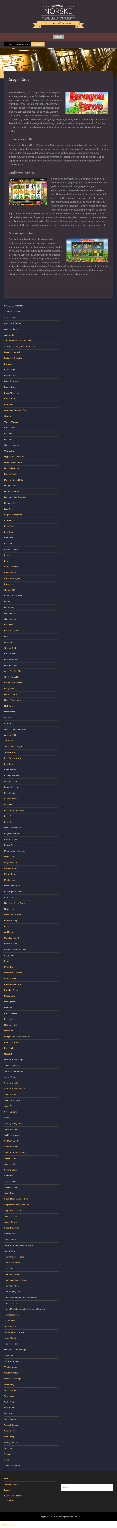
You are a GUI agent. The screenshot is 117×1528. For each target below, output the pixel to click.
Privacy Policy (8, 1524)
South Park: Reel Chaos (15, 1152)
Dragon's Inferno (11, 491)
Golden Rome (10, 659)
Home (9, 44)
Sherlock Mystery (12, 1100)
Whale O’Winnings (12, 1378)
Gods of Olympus (12, 630)
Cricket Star (9, 451)
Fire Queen (9, 532)
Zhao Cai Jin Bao (12, 1465)
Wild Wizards (10, 1419)
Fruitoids (8, 584)
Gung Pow (9, 688)
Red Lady (8, 1019)
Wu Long (8, 1448)
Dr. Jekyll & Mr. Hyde (13, 480)
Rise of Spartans (11, 1042)
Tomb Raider (10, 1326)
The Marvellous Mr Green (16, 1280)
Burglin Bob (9, 398)
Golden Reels (10, 654)
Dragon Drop (10, 485)
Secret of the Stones (13, 1071)
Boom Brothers (11, 381)
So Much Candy (11, 1141)
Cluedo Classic (11, 422)
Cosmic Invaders (11, 445)
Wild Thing (9, 1402)
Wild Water (9, 1407)
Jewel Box (8, 741)
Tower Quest (10, 1338)
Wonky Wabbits (11, 1442)
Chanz (10, 1500)
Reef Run (8, 1031)
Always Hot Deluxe (12, 323)
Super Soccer (10, 1239)
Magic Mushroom (12, 833)
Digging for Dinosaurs (14, 456)
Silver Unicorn (10, 1112)
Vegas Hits (9, 1355)
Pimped (7, 961)
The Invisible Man (12, 1262)
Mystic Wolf (9, 897)
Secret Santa (10, 1077)
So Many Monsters (12, 1135)
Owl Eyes (8, 932)
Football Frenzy (11, 567)
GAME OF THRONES (14, 596)
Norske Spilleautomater (66, 1516)
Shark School (10, 1094)
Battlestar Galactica (13, 358)
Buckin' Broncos (11, 393)
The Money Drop (12, 1286)
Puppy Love (9, 996)
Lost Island (9, 804)
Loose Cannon (11, 799)
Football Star (10, 572)
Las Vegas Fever (12, 775)
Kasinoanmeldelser (13, 1496)
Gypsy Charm (10, 694)
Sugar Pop (9, 1193)
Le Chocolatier (10, 781)
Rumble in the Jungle (13, 1060)
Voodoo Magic (10, 1367)
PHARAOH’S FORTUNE (15, 949)
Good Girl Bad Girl (12, 671)
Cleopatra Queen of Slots (15, 410)
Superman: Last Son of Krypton (18, 1245)
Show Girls (9, 1106)
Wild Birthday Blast (12, 1390)
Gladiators (9, 625)
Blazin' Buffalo (10, 375)
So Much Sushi (11, 1147)
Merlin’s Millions (11, 868)
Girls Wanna (9, 613)
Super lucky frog (11, 1228)
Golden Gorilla (10, 648)
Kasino (7, 1490)
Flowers (7, 555)
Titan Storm (9, 1320)
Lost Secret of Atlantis (14, 810)
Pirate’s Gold (10, 978)
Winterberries (10, 1431)
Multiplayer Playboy (13, 891)
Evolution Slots (11, 520)
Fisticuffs (8, 543)
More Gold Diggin (12, 886)
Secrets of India (11, 1083)
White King (9, 1384)
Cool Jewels (9, 427)
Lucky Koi (8, 822)
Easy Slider (9, 509)
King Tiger (8, 764)
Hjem (6, 1478)
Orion (6, 926)
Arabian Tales (10, 335)
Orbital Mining (10, 920)
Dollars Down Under (13, 462)
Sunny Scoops (10, 1216)
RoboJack (8, 1048)
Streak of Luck (10, 1187)
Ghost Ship (9, 607)
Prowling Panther (12, 990)
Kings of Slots (10, 770)
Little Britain (9, 793)
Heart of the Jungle (13, 700)
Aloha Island (9, 317)
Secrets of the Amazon (14, 1089)
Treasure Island (11, 1344)
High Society (10, 706)
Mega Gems (9, 857)
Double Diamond (11, 468)
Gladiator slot (10, 619)
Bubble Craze (10, 387)
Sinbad (7, 1118)
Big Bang (8, 364)
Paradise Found (11, 938)
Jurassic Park (10, 752)
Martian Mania (10, 839)
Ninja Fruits (9, 909)
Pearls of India (10, 944)
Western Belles (11, 1373)
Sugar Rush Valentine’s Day (16, 1204)
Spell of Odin (10, 1158)
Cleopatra (8, 404)
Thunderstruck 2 (11, 1315)
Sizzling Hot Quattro (13, 1123)
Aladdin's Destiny (12, 311)
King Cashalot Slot (12, 758)
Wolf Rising (9, 1436)
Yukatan (8, 1454)
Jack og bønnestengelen (15, 729)
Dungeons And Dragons (15, 497)
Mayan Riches (10, 845)
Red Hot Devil (10, 1013)
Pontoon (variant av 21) (15, 984)
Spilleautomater (22, 44)
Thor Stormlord (11, 1303)
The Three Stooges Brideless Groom (21, 1297)
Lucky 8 (7, 816)
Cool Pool (8, 433)
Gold (6, 636)
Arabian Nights (11, 329)
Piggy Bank (9, 955)
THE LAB (8, 1268)
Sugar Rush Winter (12, 1210)
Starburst (8, 1175)
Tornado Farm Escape (14, 1332)
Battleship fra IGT (12, 352)
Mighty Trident (10, 874)
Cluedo (7, 416)
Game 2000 (9, 590)
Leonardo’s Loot (11, 787)
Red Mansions (10, 1025)
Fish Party (8, 538)
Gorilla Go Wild (11, 677)
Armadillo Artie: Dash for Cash (17, 340)
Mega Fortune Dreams (14, 851)
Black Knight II (10, 369)
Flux (6, 561)
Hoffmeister (9, 712)
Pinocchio (8, 967)
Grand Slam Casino (13, 683)
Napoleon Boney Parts (14, 903)
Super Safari (10, 1233)
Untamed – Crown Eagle (15, 1349)
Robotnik (8, 1054)
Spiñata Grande (11, 1170)
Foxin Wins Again (12, 578)
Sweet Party (9, 1251)
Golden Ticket (10, 665)
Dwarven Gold (10, 503)
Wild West (8, 1413)
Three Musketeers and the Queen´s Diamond (24, 1309)
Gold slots (8, 642)
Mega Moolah (10, 862)
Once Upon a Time (12, 915)
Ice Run (7, 717)
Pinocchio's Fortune (13, 973)
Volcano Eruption (12, 1361)
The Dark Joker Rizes (14, 1257)
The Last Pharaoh (12, 1274)
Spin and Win (10, 1164)
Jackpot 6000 (10, 735)
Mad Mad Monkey (12, 828)
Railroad (8, 1007)
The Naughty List (12, 1291)
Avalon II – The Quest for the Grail (19, 346)
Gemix (7, 601)
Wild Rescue (10, 1396)
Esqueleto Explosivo (13, 514)
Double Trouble (11, 474)
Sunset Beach (10, 1222)
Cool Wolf (8, 439)
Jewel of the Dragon (13, 746)
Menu (58, 37)
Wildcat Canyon (11, 1425)
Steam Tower (10, 1181)
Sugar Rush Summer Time (16, 1199)
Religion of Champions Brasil (17, 1036)
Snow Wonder (10, 1129)
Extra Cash (9, 526)
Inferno (7, 723)
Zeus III (7, 1460)
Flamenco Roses (12, 549)
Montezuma (9, 880)
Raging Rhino (10, 1002)
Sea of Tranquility (12, 1065)
